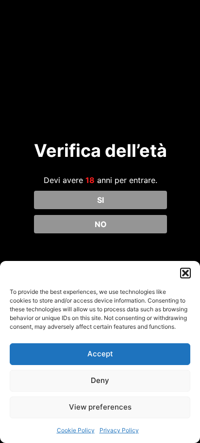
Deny (100, 380)
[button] (185, 273)
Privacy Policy (119, 430)
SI (100, 200)
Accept (100, 353)
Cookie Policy (76, 430)
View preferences (100, 407)
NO (101, 224)
